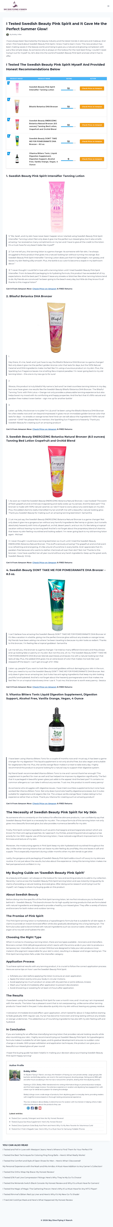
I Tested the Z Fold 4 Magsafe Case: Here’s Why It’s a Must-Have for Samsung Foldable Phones (48, 1129)
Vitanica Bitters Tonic (24, 694)
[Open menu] (108, 6)
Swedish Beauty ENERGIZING (29, 436)
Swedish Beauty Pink (24, 176)
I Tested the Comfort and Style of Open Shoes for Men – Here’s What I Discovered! (42, 1161)
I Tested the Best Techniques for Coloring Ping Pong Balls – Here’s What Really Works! (44, 1155)
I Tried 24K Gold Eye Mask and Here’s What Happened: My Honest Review (38, 1200)
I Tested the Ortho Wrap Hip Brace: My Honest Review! (28, 1172)
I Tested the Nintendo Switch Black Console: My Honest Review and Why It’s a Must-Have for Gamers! (51, 1183)
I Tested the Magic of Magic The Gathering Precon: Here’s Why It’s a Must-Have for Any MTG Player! (50, 1189)
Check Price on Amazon (92, 88)
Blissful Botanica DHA (24, 296)
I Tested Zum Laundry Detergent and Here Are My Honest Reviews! (37, 1118)
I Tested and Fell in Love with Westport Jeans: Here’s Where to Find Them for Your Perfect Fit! (47, 1149)
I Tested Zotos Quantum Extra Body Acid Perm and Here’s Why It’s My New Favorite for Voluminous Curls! (52, 1126)
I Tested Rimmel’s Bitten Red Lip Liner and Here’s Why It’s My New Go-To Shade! (41, 1194)
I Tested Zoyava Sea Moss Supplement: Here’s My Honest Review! (36, 1122)
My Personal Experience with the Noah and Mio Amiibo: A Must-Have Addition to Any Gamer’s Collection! (52, 1166)
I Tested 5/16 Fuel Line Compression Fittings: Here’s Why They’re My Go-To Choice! (42, 1177)
